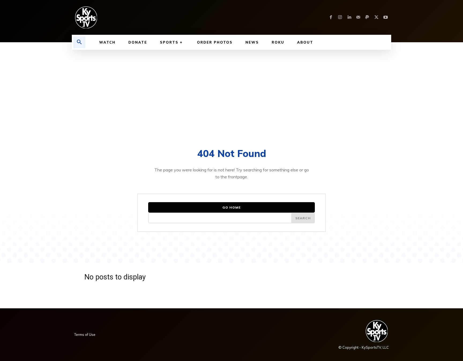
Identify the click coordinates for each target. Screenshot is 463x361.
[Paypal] (367, 17)
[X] (376, 17)
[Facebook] (331, 17)
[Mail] (358, 17)
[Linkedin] (349, 17)
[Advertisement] (231, 89)
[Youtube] (385, 17)
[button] (79, 42)
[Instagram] (340, 17)
